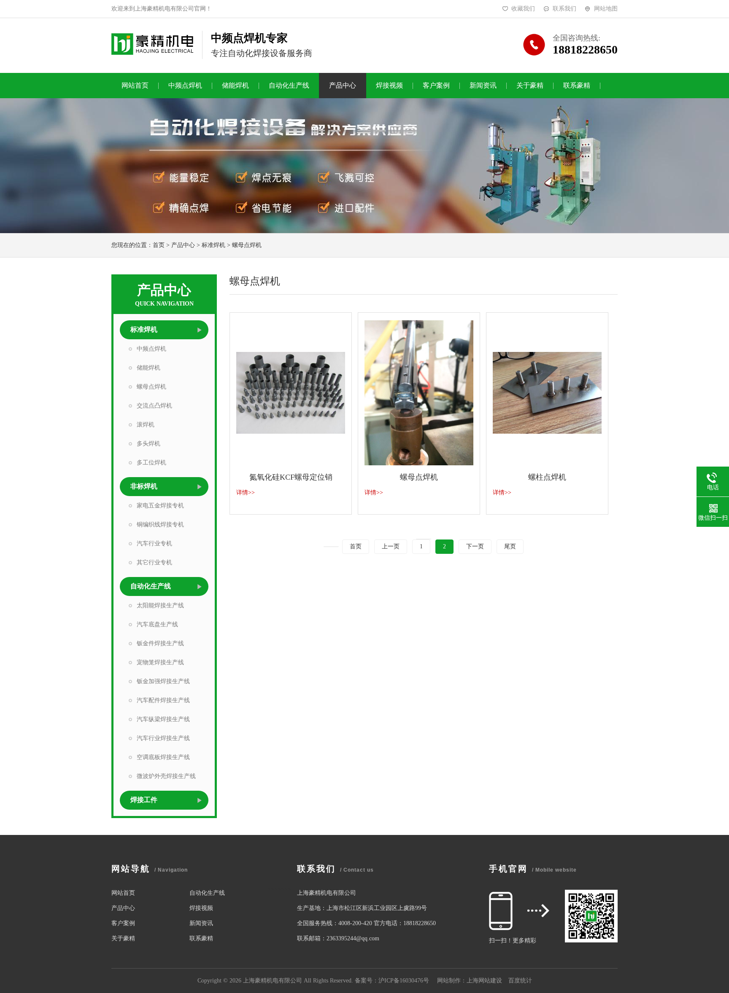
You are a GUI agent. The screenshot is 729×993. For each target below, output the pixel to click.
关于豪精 (529, 85)
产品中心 (342, 85)
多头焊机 (148, 443)
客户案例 (436, 85)
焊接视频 (389, 85)
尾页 (510, 546)
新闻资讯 (483, 85)
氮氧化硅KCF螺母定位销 (290, 477)
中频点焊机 (185, 85)
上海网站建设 (484, 980)
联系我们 (564, 8)
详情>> (245, 492)
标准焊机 (213, 245)
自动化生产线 (289, 85)
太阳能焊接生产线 (160, 605)
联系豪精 (576, 85)
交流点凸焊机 (154, 406)
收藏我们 (523, 8)
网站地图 (606, 8)
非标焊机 (143, 486)
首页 (159, 245)
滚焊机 (145, 424)
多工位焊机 (151, 462)
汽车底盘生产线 (157, 624)
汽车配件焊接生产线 (163, 700)
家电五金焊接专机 (160, 505)
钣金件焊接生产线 (160, 643)
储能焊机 (235, 85)
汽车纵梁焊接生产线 (163, 719)
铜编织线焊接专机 (160, 524)
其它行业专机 (154, 562)
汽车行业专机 (154, 543)
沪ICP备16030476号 (403, 980)
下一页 (475, 546)
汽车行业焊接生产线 (163, 738)
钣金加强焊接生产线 (163, 681)
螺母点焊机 (247, 245)
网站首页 (135, 85)
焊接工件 (143, 799)
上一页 (391, 546)
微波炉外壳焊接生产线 (166, 776)
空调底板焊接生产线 (163, 757)
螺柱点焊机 (547, 477)
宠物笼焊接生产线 (160, 662)
